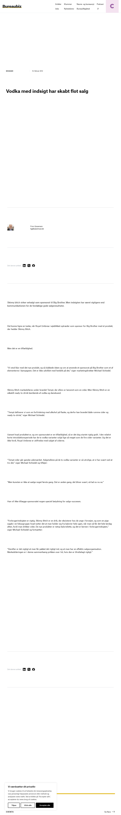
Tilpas (13, 805)
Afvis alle (28, 805)
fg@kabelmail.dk (37, 229)
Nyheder (9, 71)
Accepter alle (44, 805)
